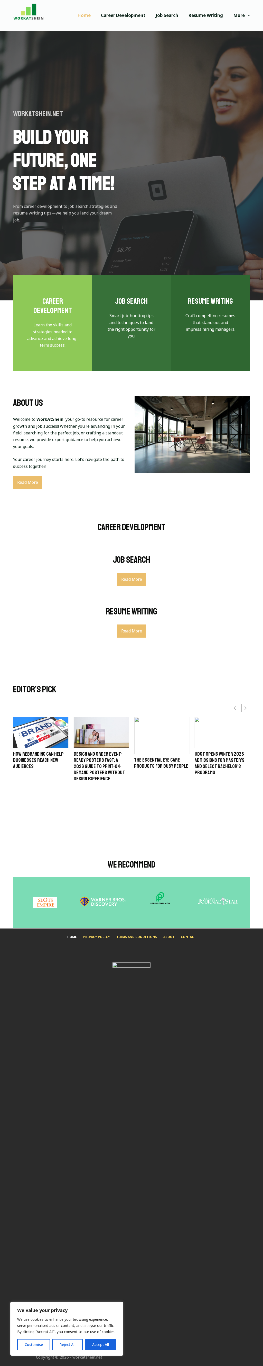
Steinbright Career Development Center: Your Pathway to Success (221, 758)
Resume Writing (206, 15)
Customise (34, 1344)
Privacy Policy (96, 937)
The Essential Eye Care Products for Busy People (101, 763)
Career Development (123, 15)
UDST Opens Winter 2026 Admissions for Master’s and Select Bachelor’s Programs (159, 763)
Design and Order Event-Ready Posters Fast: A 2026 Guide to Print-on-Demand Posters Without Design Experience (38, 766)
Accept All (100, 1344)
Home (84, 15)
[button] (245, 708)
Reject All (68, 1344)
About (168, 937)
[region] (66, 1329)
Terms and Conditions (136, 937)
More (239, 15)
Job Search (167, 15)
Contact (188, 937)
